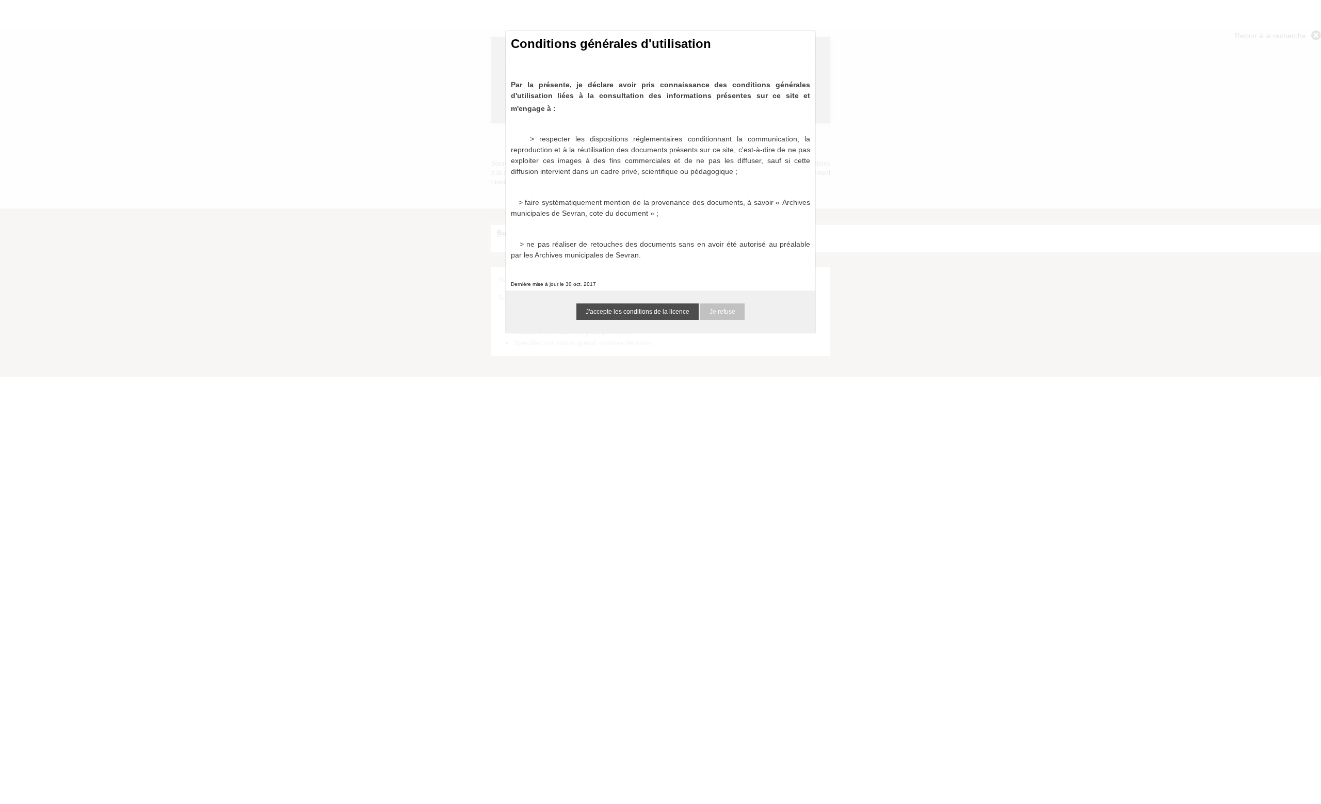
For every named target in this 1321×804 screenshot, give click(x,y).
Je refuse (722, 311)
